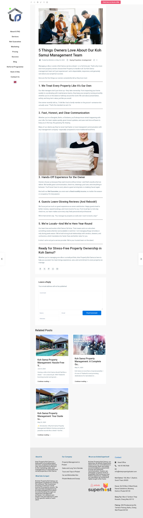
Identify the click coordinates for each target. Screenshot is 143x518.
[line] (47, 2)
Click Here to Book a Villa (111, 2)
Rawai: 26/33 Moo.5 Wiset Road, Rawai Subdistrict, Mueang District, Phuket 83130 (126, 488)
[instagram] (44, 2)
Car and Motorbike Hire (70, 475)
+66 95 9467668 (123, 466)
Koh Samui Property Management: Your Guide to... (50, 416)
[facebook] (31, 2)
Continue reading (43, 381)
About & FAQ (15, 32)
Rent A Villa (15, 72)
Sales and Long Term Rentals (72, 468)
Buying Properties (75, 60)
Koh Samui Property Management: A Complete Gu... (88, 361)
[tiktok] (41, 2)
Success (15, 57)
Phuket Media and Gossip (71, 478)
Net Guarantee (15, 42)
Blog (15, 62)
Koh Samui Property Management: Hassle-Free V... (51, 362)
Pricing (15, 52)
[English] (15, 82)
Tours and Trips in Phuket (71, 472)
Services (15, 37)
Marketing (15, 47)
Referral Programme (15, 67)
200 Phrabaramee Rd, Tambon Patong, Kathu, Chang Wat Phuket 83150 (125, 507)
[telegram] (38, 2)
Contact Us (15, 77)
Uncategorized (86, 60)
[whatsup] (34, 2)
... (57, 377)
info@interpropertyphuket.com (126, 471)
